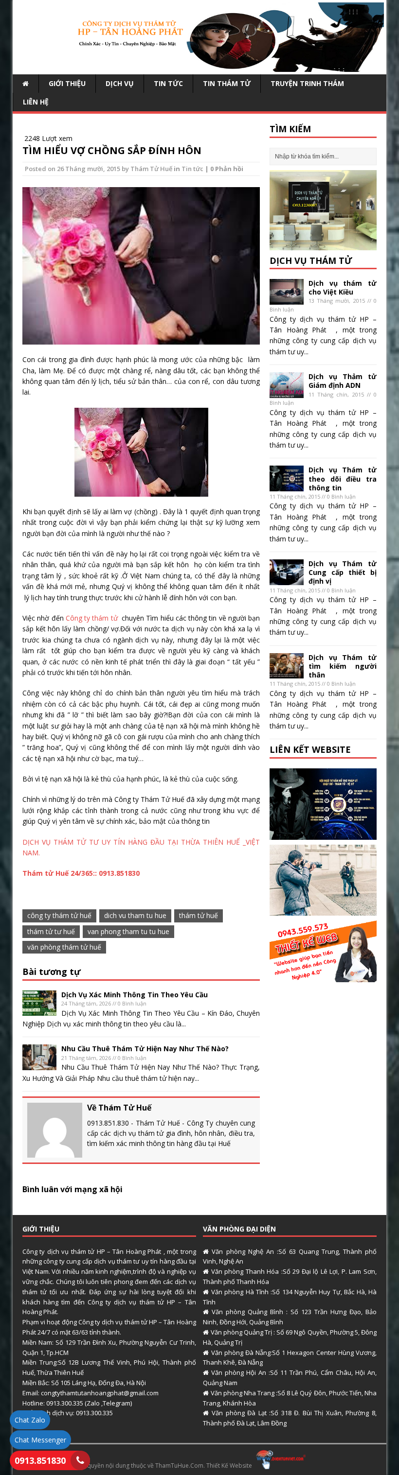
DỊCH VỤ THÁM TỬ (311, 260)
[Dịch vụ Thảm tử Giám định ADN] (287, 392)
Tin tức (168, 83)
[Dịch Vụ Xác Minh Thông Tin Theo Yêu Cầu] (39, 1010)
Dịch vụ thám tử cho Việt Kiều (342, 287)
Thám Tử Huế (151, 168)
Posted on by (77, 168)
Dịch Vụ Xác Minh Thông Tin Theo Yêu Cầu (134, 994)
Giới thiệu (67, 83)
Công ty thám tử (93, 618)
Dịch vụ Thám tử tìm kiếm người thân (342, 666)
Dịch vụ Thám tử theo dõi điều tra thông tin (342, 478)
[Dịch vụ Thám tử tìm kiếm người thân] (287, 672)
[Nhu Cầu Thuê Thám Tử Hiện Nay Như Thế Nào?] (39, 1064)
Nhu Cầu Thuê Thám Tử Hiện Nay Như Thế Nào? (145, 1048)
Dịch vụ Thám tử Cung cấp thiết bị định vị (342, 572)
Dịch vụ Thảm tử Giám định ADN (342, 381)
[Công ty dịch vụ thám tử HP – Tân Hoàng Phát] (199, 65)
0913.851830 (40, 1460)
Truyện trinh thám (307, 83)
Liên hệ (36, 101)
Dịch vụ (120, 83)
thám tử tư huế (51, 931)
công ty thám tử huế (59, 915)
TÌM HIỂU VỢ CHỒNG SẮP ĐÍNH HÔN (111, 150)
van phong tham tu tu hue (128, 931)
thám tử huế (198, 915)
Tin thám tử (227, 83)
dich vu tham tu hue (135, 915)
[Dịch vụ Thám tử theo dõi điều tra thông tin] (287, 485)
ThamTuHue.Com (179, 1465)
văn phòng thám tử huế (64, 947)
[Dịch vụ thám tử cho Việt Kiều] (287, 298)
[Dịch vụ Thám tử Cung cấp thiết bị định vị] (287, 579)
